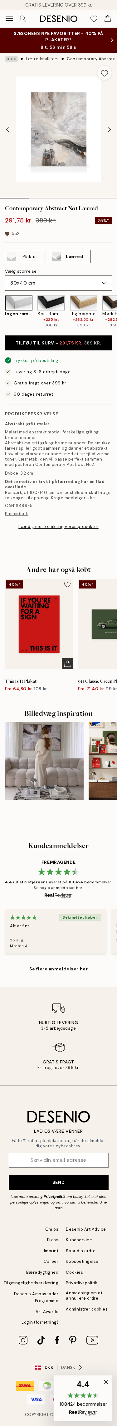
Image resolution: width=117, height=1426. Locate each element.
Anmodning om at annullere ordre (84, 1295)
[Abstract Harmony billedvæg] (44, 761)
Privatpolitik (55, 1196)
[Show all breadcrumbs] (11, 59)
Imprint (51, 1250)
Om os (52, 1229)
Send (58, 1182)
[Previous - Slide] (7, 129)
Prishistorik (16, 513)
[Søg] (23, 18)
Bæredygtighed (42, 1272)
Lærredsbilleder (42, 58)
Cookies (74, 1272)
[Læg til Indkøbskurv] (67, 663)
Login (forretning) (40, 1322)
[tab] (14, 195)
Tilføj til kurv (58, 343)
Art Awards (47, 1311)
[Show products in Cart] (108, 18)
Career (51, 1261)
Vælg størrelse (21, 271)
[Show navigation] (9, 18)
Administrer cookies (87, 1309)
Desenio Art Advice (86, 1229)
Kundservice (79, 1240)
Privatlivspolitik (81, 1283)
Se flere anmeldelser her (58, 969)
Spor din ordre (80, 1250)
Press (53, 1240)
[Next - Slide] (110, 129)
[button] (83, 1398)
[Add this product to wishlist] (104, 72)
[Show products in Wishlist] (94, 18)
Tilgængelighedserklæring (31, 1283)
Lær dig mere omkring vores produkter (58, 526)
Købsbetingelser (83, 1261)
